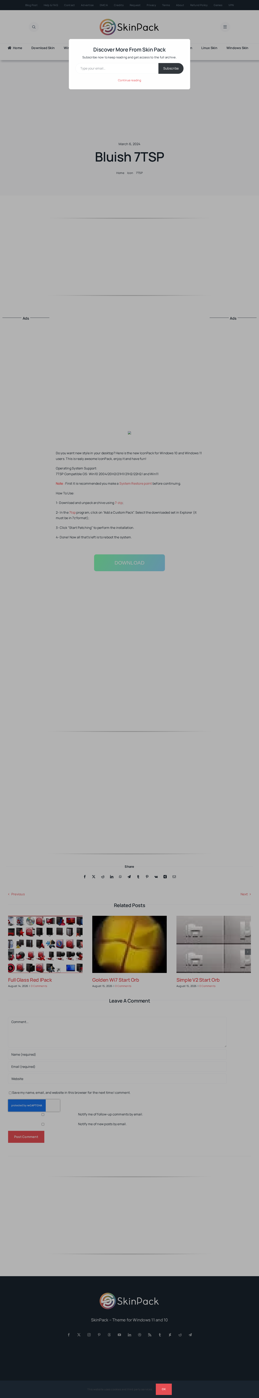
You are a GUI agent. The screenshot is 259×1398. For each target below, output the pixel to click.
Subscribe (171, 68)
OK (164, 1389)
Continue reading (129, 80)
